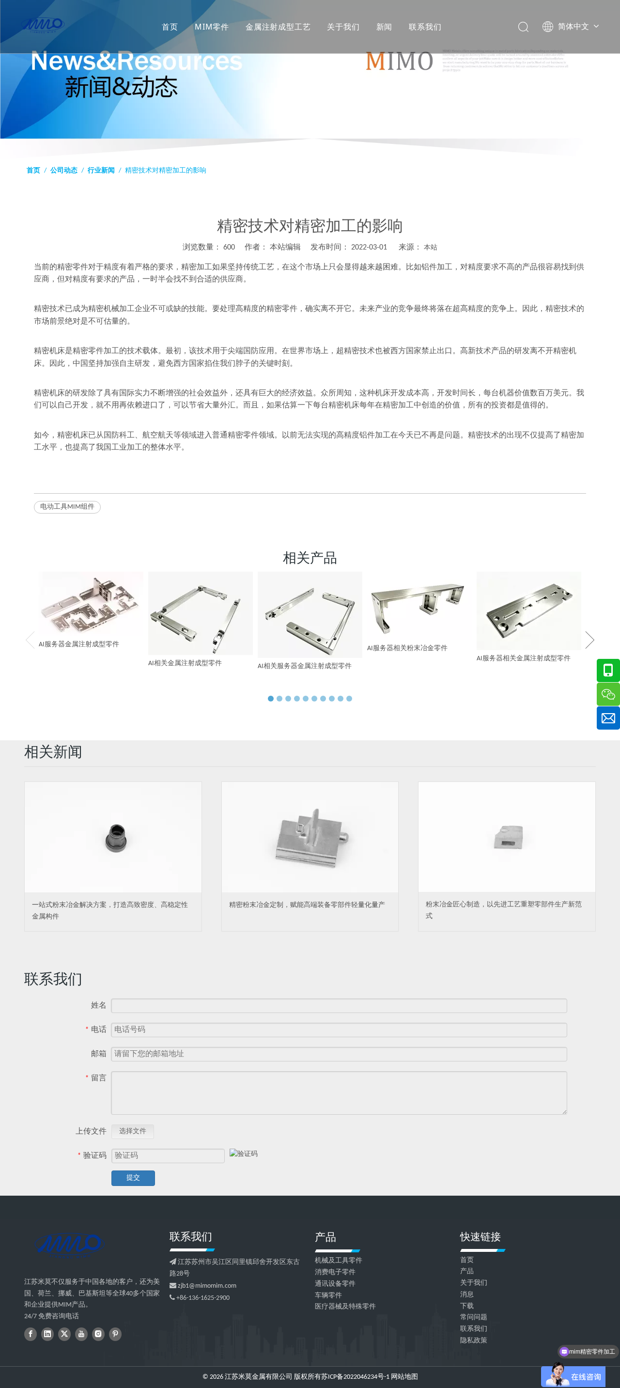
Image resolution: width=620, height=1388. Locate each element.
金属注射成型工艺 (278, 26)
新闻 (384, 26)
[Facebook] (30, 1334)
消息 (467, 1294)
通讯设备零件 (335, 1284)
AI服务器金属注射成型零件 (79, 644)
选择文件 (132, 1131)
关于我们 (343, 26)
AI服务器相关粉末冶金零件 (407, 648)
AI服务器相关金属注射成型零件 (524, 658)
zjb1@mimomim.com (207, 1286)
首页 (170, 26)
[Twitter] (64, 1334)
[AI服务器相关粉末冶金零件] (419, 606)
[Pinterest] (115, 1334)
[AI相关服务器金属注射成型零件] (310, 615)
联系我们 (425, 26)
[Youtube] (81, 1334)
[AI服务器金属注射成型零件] (91, 604)
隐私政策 (473, 1340)
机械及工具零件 (338, 1260)
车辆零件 (328, 1295)
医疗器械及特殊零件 (345, 1306)
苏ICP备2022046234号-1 (355, 1377)
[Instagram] (98, 1334)
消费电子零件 (335, 1272)
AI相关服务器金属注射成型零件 (305, 666)
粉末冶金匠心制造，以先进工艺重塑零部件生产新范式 (504, 910)
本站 (430, 247)
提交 (133, 1178)
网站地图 (404, 1377)
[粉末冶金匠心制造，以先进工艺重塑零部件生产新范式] (506, 837)
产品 (467, 1271)
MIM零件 (212, 26)
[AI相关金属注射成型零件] (200, 613)
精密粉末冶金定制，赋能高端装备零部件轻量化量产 (307, 905)
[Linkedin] (47, 1334)
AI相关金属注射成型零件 (185, 663)
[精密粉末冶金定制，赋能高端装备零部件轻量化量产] (310, 837)
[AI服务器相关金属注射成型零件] (529, 611)
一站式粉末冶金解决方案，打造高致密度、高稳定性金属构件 (110, 911)
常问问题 (473, 1317)
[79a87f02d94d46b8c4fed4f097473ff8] (69, 1245)
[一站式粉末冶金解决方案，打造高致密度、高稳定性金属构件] (113, 837)
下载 (467, 1306)
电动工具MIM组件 (67, 507)
